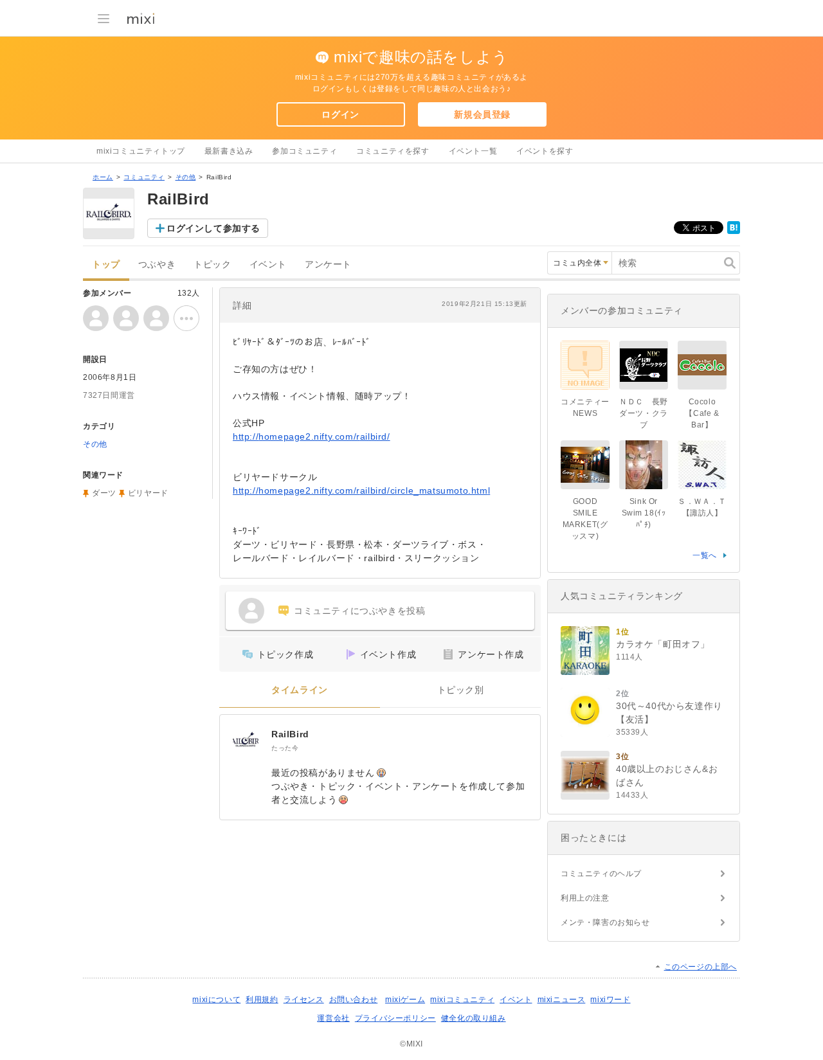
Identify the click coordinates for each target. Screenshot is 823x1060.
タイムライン (299, 690)
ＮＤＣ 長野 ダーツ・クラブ (647, 413)
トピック (212, 264)
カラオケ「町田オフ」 (663, 644)
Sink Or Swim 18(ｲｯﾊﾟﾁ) (644, 513)
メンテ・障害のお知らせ (605, 922)
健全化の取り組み (473, 1018)
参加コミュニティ (304, 151)
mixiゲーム (405, 999)
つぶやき (157, 264)
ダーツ (104, 493)
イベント (268, 264)
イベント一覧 (473, 151)
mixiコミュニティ (462, 999)
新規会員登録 (482, 114)
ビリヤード (148, 493)
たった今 (284, 747)
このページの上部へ (700, 966)
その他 (186, 177)
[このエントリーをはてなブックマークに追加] (733, 231)
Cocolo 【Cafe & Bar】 (702, 413)
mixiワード (610, 999)
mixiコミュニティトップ (140, 151)
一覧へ (704, 555)
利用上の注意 (585, 898)
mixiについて (216, 999)
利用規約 (262, 999)
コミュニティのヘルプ (601, 873)
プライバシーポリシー (395, 1018)
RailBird (290, 734)
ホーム (103, 177)
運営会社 (333, 1018)
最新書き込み (228, 151)
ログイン (340, 114)
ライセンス (304, 999)
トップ (106, 264)
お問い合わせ (353, 999)
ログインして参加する (213, 228)
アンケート (328, 264)
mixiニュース (562, 999)
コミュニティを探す (392, 151)
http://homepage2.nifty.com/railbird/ (311, 436)
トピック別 (460, 690)
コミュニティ (144, 177)
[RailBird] (245, 740)
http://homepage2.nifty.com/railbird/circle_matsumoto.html (361, 490)
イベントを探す (544, 151)
